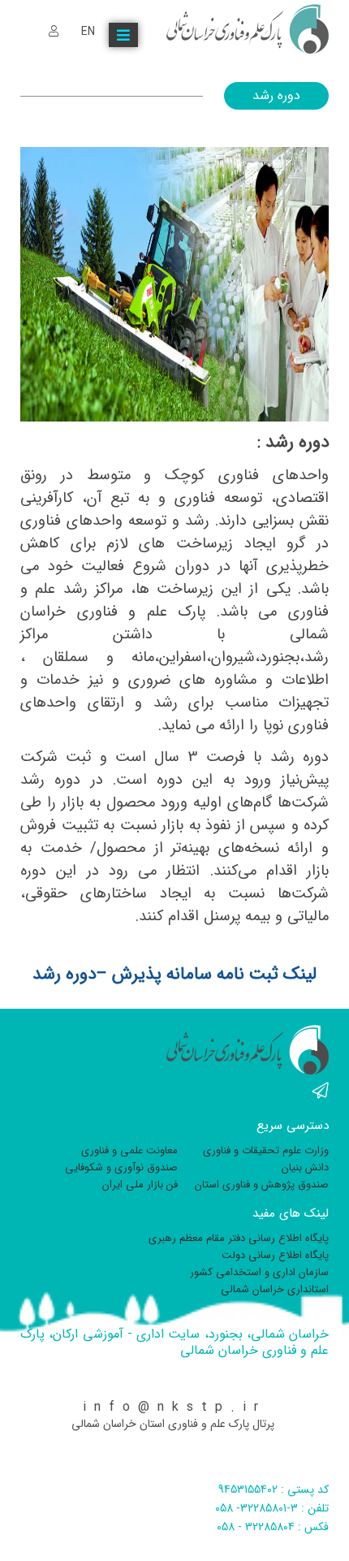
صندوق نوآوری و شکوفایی (121, 1167)
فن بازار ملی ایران (140, 1184)
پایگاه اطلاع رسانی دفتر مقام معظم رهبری (239, 1238)
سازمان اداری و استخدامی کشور (259, 1272)
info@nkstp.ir (174, 1407)
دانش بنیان (305, 1167)
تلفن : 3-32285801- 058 (272, 1508)
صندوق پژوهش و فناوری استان (262, 1184)
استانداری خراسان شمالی (275, 1289)
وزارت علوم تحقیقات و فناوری (266, 1150)
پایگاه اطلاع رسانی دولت (275, 1255)
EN (88, 32)
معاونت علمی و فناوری (129, 1150)
